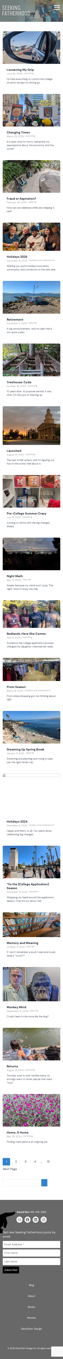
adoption (33, 891)
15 (48, 1161)
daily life (33, 201)
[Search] (44, 1182)
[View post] (31, 47)
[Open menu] (56, 7)
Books (31, 1307)
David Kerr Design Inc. (26, 1348)
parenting (29, 73)
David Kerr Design (31, 1328)
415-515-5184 (38, 1212)
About (31, 1296)
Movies (31, 1317)
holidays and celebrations (41, 260)
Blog (31, 1285)
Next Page (10, 1169)
